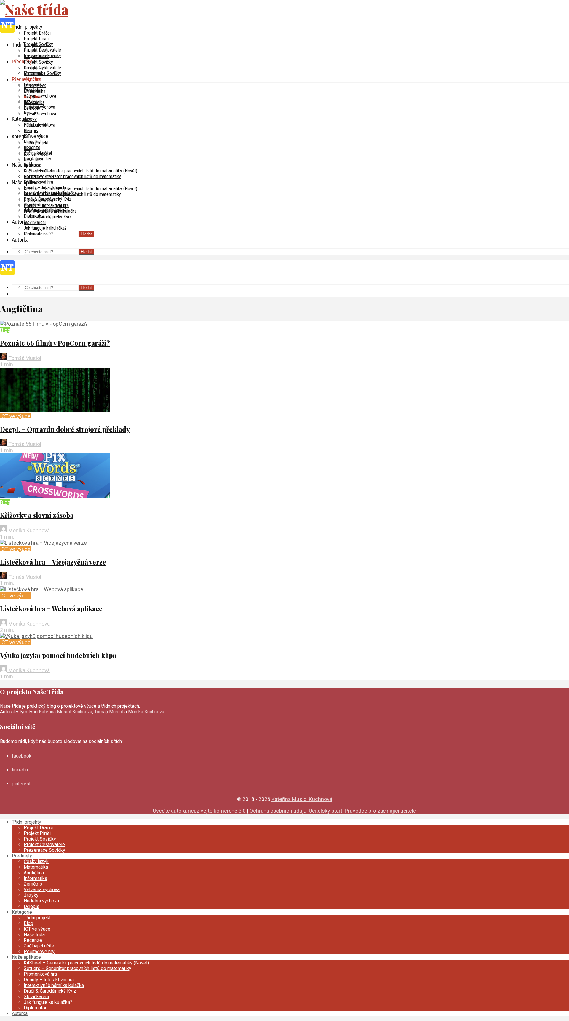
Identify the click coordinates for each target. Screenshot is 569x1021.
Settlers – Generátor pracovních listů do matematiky (72, 176)
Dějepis (31, 130)
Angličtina (32, 79)
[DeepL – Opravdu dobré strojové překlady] (55, 410)
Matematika (34, 91)
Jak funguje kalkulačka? (45, 228)
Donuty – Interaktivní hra (46, 205)
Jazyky (30, 119)
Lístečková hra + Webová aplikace (51, 608)
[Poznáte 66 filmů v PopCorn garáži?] (44, 324)
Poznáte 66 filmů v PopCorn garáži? (55, 342)
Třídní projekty (27, 27)
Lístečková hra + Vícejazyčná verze (53, 561)
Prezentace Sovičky (42, 73)
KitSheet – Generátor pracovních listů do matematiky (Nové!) (80, 171)
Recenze (32, 147)
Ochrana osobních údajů (278, 811)
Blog (28, 148)
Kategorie (22, 119)
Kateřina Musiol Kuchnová (65, 712)
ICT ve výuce (36, 136)
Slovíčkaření (35, 222)
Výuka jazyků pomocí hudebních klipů (58, 655)
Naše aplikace (26, 182)
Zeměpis (32, 108)
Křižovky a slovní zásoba (36, 515)
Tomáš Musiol (24, 358)
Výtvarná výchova (40, 113)
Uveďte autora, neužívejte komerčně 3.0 (199, 811)
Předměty (22, 61)
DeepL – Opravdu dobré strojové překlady (65, 429)
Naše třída (33, 159)
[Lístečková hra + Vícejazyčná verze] (43, 543)
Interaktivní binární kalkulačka (50, 211)
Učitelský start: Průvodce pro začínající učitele (362, 811)
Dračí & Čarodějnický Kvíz (47, 217)
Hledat (86, 234)
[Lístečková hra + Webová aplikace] (41, 589)
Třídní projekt (36, 143)
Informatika (34, 102)
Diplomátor (34, 234)
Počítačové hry (37, 176)
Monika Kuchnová (28, 530)
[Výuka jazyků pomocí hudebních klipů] (46, 636)
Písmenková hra (38, 200)
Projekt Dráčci (37, 33)
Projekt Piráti (36, 38)
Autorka (20, 240)
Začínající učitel (38, 171)
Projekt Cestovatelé (42, 68)
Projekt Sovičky (38, 62)
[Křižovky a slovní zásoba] (55, 496)
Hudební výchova (39, 125)
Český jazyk (35, 85)
